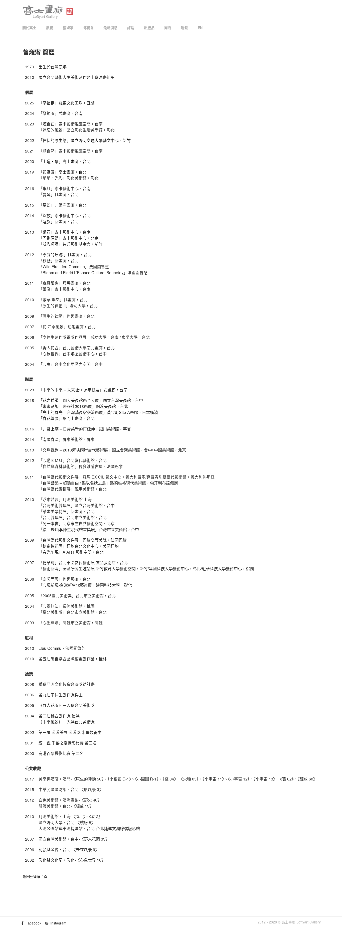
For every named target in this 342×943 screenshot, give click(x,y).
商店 (167, 27)
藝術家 (68, 27)
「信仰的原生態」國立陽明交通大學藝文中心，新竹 (85, 140)
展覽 (49, 27)
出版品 (149, 27)
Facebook (32, 922)
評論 (130, 27)
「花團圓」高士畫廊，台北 (63, 172)
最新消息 (110, 27)
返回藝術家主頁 (35, 876)
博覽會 (88, 27)
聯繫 (184, 27)
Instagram (57, 922)
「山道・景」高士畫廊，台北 (65, 161)
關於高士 (29, 27)
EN (200, 27)
